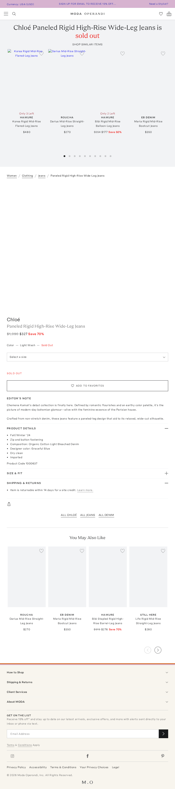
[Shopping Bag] (169, 13)
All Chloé (69, 514)
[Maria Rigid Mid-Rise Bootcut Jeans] (148, 79)
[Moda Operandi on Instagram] (12, 756)
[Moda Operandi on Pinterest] (162, 756)
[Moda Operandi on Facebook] (87, 756)
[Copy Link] (87, 504)
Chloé (13, 319)
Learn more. (85, 490)
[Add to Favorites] (41, 53)
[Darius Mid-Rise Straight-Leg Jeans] (67, 79)
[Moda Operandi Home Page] (87, 14)
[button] (64, 156)
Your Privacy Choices (94, 767)
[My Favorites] (161, 14)
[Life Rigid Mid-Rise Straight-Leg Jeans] (148, 576)
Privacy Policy (16, 767)
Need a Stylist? (158, 3)
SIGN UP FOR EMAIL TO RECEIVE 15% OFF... (87, 3)
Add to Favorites (90, 385)
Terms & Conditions (63, 767)
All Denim (106, 514)
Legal (115, 767)
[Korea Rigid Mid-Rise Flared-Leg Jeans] (27, 79)
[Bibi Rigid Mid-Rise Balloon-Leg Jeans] (108, 79)
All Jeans (87, 514)
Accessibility (38, 767)
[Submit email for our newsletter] (163, 733)
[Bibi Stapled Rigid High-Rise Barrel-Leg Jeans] (108, 576)
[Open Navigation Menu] (6, 13)
